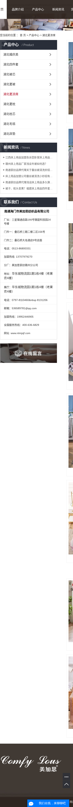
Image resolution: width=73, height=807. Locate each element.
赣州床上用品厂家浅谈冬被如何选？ (26, 163)
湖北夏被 (9, 84)
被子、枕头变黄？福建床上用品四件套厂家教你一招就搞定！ (29, 188)
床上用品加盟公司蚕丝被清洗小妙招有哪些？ (29, 176)
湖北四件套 (10, 64)
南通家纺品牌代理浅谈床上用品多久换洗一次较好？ (29, 182)
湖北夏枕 (9, 104)
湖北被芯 (9, 74)
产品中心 (38, 9)
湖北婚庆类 (10, 54)
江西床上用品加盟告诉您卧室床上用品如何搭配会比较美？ (29, 157)
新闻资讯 (58, 9)
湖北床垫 (9, 133)
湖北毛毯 (9, 123)
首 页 (23, 35)
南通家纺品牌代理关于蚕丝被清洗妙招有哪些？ (29, 169)
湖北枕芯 (9, 114)
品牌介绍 (18, 9)
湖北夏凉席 (48, 35)
